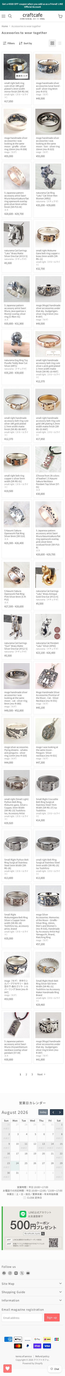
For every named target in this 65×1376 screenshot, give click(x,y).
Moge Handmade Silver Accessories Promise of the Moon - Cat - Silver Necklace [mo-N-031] (48, 696)
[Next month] (59, 1112)
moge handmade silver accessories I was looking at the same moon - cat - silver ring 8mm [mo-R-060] (15, 698)
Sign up (52, 1317)
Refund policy (42, 1356)
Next (40, 1074)
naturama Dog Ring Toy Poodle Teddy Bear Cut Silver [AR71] (16, 363)
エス (6, 209)
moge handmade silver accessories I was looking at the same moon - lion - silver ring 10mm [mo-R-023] (48, 143)
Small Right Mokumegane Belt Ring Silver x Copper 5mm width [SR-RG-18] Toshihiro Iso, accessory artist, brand (16, 921)
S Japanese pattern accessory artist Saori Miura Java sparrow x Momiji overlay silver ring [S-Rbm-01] (15, 311)
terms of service (24, 1356)
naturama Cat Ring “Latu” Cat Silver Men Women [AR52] (47, 195)
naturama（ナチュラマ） (47, 201)
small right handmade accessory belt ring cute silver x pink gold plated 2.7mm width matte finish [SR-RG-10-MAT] (48, 366)
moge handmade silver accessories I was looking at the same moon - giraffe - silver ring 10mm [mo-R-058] (15, 143)
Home (5, 26)
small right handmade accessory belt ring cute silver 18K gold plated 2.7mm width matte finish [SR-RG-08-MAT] (16, 423)
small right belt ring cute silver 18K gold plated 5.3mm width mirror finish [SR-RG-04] (16, 87)
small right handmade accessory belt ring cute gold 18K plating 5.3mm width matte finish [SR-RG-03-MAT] (48, 423)
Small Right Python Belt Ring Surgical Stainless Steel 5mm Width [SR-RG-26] (16, 864)
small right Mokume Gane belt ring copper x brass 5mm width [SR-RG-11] (48, 254)
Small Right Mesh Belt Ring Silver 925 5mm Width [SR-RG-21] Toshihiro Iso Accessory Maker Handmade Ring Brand (48, 987)
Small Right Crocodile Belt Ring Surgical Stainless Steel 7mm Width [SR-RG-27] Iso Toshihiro (47, 804)
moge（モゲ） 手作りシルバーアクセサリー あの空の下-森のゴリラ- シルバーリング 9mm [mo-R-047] (16, 986)
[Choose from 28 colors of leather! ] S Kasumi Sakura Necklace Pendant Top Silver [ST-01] (48, 481)
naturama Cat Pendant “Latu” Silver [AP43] (47, 644)
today (43, 1112)
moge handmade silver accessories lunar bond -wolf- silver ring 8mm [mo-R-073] (48, 87)
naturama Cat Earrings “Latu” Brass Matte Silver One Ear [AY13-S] (16, 253)
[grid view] (52, 43)
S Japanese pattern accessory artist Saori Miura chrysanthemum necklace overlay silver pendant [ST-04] (15, 1047)
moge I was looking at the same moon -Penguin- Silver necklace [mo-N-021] (47, 751)
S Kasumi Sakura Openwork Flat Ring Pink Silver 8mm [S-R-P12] (15, 595)
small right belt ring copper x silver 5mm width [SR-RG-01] (14, 478)
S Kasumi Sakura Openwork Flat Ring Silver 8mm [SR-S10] (14, 533)
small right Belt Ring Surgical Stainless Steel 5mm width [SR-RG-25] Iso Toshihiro (48, 864)
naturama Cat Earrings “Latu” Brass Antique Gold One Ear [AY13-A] (47, 593)
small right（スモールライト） (16, 96)
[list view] (59, 43)
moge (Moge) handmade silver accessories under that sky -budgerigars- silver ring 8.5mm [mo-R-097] (48, 311)
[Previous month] (53, 1112)
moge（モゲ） (42, 94)
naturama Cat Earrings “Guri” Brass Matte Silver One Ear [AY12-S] (16, 645)
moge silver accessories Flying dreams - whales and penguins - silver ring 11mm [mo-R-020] (16, 751)
